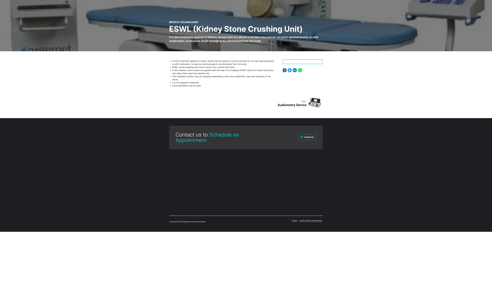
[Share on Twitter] (290, 70)
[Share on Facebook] (285, 70)
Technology (213, 185)
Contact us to (207, 137)
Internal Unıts (214, 176)
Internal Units (254, 168)
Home (211, 163)
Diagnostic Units (255, 165)
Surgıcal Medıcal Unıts (218, 179)
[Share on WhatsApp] (300, 70)
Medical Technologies (183, 22)
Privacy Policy (254, 189)
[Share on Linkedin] (295, 70)
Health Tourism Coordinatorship (221, 190)
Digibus (188, 202)
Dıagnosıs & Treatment (218, 171)
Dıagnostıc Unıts (215, 174)
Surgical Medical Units (257, 163)
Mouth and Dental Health (219, 182)
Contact (212, 188)
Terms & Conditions (256, 184)
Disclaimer (253, 187)
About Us (212, 165)
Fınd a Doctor (214, 168)
